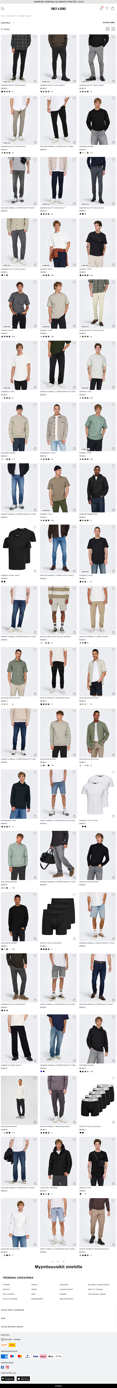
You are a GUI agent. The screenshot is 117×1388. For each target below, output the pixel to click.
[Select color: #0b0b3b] (44, 949)
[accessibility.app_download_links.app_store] (24, 1379)
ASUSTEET (64, 1284)
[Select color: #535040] (46, 704)
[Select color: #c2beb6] (80, 336)
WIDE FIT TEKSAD (95, 1289)
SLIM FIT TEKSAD (10, 1299)
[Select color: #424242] (4, 91)
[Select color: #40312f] (46, 459)
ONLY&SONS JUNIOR (97, 1294)
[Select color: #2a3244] (80, 214)
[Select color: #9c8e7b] (80, 643)
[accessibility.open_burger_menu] (2, 9)
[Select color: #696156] (48, 91)
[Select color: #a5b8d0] (85, 765)
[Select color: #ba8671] (88, 1071)
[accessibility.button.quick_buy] (35, 81)
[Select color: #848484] (80, 91)
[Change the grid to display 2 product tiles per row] (107, 29)
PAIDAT (34, 1289)
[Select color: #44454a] (48, 275)
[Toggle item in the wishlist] (35, 37)
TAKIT (33, 1294)
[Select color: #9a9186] (2, 153)
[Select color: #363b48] (46, 275)
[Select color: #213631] (9, 336)
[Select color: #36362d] (9, 459)
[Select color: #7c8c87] (80, 459)
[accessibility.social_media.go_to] (2, 1368)
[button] (58, 1)
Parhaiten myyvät (24, 16)
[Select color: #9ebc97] (7, 704)
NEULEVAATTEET (66, 1299)
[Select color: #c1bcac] (85, 1194)
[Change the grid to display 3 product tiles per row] (113, 29)
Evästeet (58, 1386)
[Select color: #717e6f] (46, 643)
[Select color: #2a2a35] (41, 214)
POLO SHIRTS (8, 1294)
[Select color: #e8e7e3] (85, 153)
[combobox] (7, 24)
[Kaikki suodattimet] (109, 24)
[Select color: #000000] (2, 91)
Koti (2, 16)
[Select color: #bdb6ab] (83, 153)
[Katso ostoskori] (112, 9)
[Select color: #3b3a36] (88, 520)
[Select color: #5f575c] (44, 275)
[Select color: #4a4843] (9, 91)
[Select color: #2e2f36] (48, 459)
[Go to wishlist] (106, 9)
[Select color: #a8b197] (2, 704)
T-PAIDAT (6, 1284)
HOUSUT (6, 1289)
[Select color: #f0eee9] (46, 765)
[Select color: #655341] (4, 1010)
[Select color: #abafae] (80, 398)
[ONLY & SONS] (58, 9)
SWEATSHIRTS (37, 1299)
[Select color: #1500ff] (41, 1071)
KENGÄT (63, 1294)
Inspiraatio (11, 16)
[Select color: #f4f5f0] (41, 275)
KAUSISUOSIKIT (66, 1289)
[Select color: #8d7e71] (41, 520)
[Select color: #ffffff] (7, 581)
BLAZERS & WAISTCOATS (98, 1284)
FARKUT (34, 1284)
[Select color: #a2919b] (4, 704)
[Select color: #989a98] (85, 214)
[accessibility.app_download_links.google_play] (8, 1379)
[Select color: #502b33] (44, 765)
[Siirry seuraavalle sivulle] (63, 1262)
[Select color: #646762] (7, 91)
